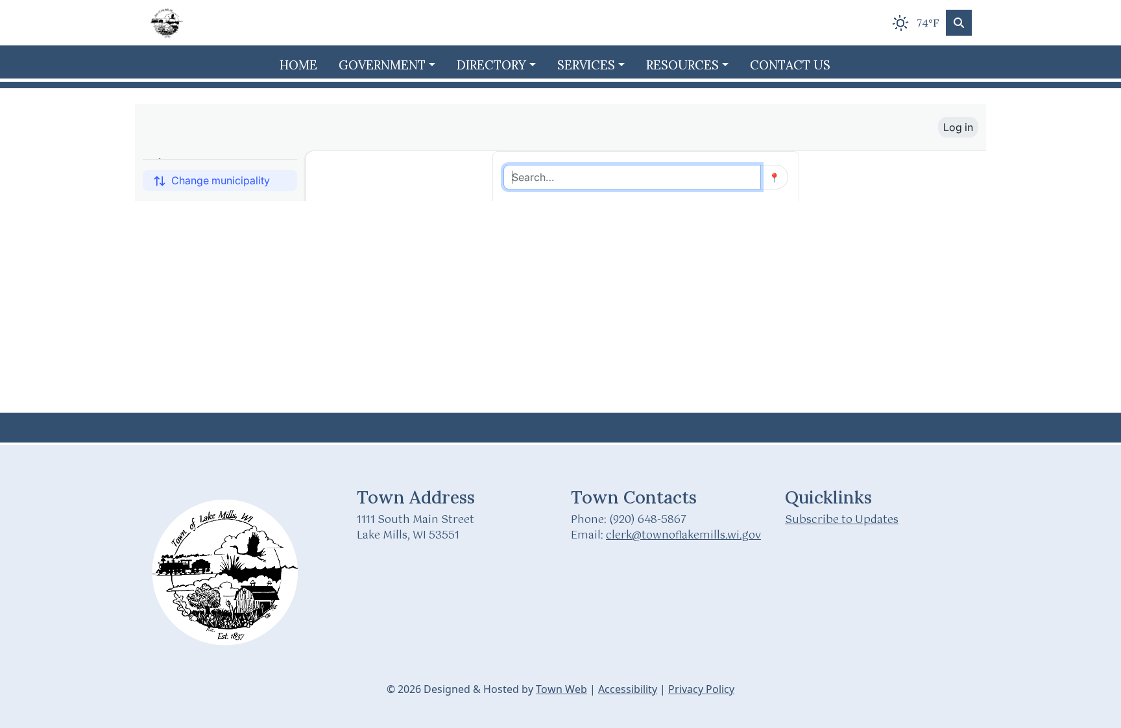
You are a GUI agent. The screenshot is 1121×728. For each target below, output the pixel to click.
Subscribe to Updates (841, 520)
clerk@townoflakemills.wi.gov (683, 535)
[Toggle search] (959, 23)
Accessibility (627, 689)
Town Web (561, 689)
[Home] (167, 22)
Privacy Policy (701, 689)
